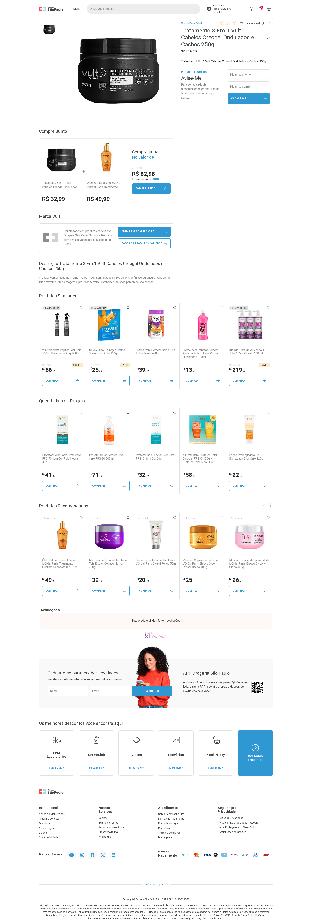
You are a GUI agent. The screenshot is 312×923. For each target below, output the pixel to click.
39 (142, 370)
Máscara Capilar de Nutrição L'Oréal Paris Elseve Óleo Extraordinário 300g (200, 563)
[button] (49, 28)
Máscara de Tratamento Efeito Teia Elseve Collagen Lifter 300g (108, 563)
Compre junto (145, 188)
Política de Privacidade (230, 818)
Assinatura (105, 836)
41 (48, 475)
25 (95, 370)
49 (48, 580)
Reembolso (164, 828)
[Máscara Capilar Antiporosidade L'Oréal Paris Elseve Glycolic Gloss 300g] (249, 535)
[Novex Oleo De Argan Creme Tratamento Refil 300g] (109, 325)
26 (235, 580)
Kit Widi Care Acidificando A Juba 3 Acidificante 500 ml (246, 351)
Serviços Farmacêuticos (112, 827)
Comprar (52, 380)
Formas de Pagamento (171, 818)
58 (189, 475)
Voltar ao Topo (153, 884)
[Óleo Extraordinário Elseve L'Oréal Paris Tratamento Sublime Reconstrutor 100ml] (62, 535)
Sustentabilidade (48, 837)
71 (95, 475)
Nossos (105, 810)
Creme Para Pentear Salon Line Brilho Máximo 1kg (155, 351)
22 (235, 475)
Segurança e (227, 810)
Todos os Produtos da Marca (141, 243)
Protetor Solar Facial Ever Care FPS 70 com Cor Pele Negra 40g (61, 458)
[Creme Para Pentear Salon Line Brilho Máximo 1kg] (156, 325)
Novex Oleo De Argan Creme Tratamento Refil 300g (107, 351)
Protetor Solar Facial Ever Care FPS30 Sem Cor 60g (155, 456)
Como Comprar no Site (171, 814)
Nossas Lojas (46, 828)
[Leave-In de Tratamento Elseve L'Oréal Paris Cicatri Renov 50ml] (156, 535)
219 (237, 370)
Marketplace (165, 837)
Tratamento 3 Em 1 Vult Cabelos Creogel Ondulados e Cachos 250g (61, 185)
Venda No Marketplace (52, 814)
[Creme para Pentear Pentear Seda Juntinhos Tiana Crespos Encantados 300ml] (203, 325)
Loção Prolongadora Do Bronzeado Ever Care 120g (246, 456)
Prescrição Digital (108, 832)
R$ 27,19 (94, 365)
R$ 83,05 (47, 365)
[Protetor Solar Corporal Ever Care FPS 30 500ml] (109, 430)
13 (189, 370)
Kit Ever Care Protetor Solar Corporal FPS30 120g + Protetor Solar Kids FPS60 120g (200, 458)
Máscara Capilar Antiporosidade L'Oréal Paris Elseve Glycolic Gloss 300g (249, 563)
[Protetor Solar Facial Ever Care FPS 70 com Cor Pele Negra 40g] (62, 430)
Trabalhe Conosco (49, 818)
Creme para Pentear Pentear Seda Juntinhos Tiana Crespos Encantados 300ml (202, 353)
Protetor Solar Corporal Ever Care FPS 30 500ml (106, 456)
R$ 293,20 (235, 365)
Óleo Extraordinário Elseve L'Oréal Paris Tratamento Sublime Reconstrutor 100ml (105, 185)
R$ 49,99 (98, 199)
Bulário (43, 832)
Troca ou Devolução (169, 832)
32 (142, 475)
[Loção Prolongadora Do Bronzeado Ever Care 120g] (249, 430)
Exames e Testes (108, 822)
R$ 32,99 (53, 199)
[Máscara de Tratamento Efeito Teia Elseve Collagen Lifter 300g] (109, 535)
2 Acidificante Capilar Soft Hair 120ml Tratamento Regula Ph (61, 351)
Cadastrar (238, 98)
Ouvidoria (44, 823)
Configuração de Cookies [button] (232, 832)
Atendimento (168, 808)
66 (48, 370)
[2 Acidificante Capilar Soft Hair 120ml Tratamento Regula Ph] (62, 325)
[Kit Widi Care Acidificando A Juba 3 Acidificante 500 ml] (249, 325)
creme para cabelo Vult (137, 231)
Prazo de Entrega (168, 823)
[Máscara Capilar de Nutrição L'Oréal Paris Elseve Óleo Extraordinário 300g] (203, 535)
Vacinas (103, 818)
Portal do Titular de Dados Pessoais (238, 822)
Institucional (48, 808)
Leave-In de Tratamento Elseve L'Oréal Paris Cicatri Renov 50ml (156, 561)
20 (142, 580)
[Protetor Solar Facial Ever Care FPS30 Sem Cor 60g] (156, 430)
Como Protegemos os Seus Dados (237, 827)
